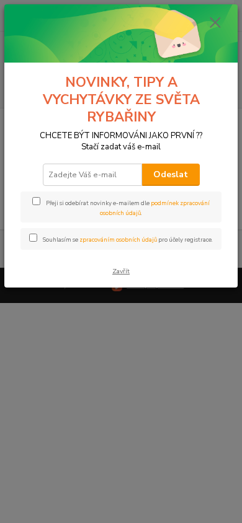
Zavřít (121, 271)
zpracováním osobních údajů (118, 239)
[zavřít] (215, 23)
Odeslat (170, 174)
